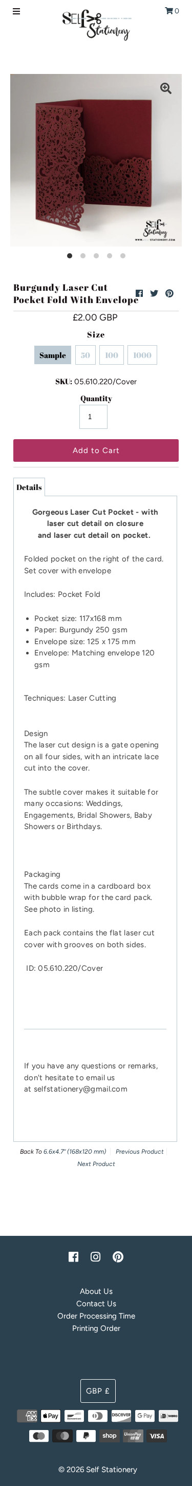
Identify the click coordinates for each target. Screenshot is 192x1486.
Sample (52, 355)
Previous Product (140, 1151)
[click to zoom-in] (166, 90)
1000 (142, 355)
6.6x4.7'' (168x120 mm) (75, 1151)
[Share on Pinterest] (169, 293)
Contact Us (96, 1303)
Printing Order (96, 1328)
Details (29, 487)
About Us (96, 1291)
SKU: (63, 381)
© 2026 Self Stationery (97, 1469)
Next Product (96, 1164)
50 (85, 355)
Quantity (96, 398)
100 (111, 355)
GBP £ (98, 1391)
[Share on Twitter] (154, 293)
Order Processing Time (96, 1316)
